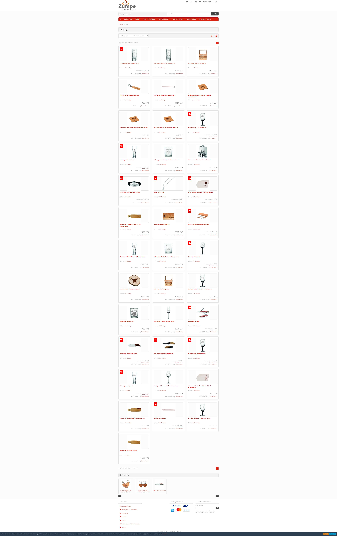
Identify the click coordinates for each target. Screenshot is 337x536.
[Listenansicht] (216, 35)
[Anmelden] (217, 508)
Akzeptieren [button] (332, 534)
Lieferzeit (123, 527)
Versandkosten (145, 73)
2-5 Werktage (128, 67)
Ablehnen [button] (325, 534)
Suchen (215, 14)
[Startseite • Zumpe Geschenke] (127, 5)
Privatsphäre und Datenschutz (129, 509)
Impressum (124, 517)
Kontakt (123, 520)
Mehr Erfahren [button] (165, 534)
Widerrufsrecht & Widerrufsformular (130, 524)
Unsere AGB (124, 513)
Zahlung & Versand (126, 506)
